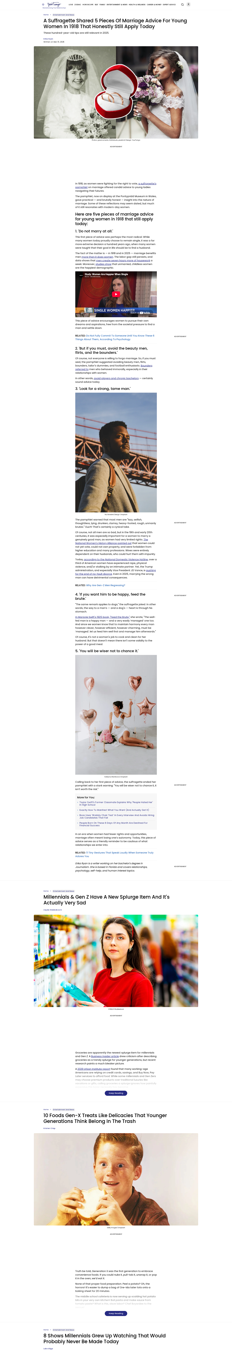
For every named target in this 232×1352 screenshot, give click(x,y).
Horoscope (88, 4)
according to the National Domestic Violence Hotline (116, 559)
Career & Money (154, 4)
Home (46, 15)
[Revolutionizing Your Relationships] (54, 4)
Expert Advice (169, 4)
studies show (103, 264)
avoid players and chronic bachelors (116, 378)
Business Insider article (105, 1056)
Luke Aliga (48, 1348)
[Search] (182, 4)
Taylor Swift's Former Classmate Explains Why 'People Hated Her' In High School (116, 803)
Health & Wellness (137, 4)
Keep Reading (116, 1093)
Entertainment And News (63, 15)
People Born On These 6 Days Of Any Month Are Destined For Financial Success (114, 824)
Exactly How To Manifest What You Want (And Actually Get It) (114, 810)
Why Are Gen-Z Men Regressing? (105, 585)
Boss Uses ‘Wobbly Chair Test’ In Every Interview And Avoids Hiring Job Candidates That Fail (117, 816)
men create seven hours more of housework (123, 260)
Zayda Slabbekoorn (53, 910)
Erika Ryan (48, 39)
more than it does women (97, 257)
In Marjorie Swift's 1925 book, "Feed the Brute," (102, 617)
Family (102, 4)
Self (96, 4)
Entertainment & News (117, 4)
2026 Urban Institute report (93, 1069)
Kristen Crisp (49, 1128)
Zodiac (77, 4)
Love (71, 4)
